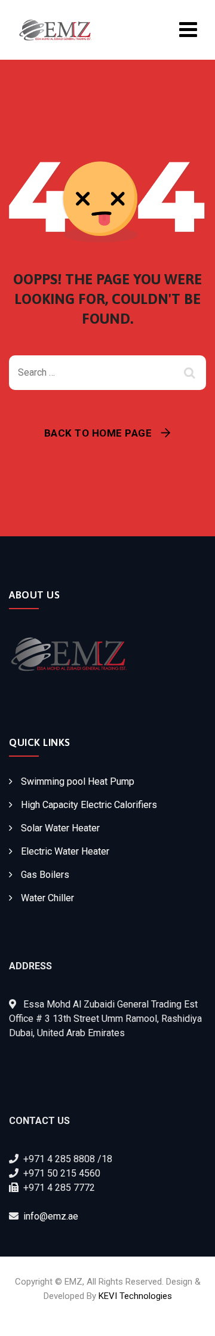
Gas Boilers (45, 874)
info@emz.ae (50, 1216)
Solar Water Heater (60, 828)
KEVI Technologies (135, 1296)
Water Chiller (47, 898)
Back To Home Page (98, 433)
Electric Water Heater (65, 851)
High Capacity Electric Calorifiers (89, 804)
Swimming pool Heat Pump (77, 781)
